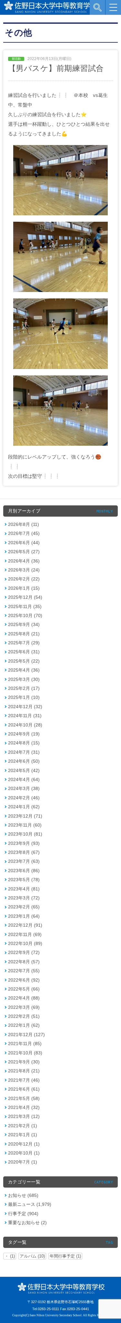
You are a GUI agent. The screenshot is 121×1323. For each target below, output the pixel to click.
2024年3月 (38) (24, 788)
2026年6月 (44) (24, 542)
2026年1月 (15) (24, 588)
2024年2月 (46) (24, 797)
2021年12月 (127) (26, 1034)
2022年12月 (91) (25, 925)
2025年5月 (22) (24, 661)
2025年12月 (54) (25, 597)
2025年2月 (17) (24, 688)
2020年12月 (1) (24, 1144)
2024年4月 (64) (24, 779)
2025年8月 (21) (24, 633)
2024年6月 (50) (24, 761)
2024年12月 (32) (25, 706)
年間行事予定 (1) (65, 1256)
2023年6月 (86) (24, 870)
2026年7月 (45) (24, 533)
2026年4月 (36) (24, 560)
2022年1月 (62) (24, 1025)
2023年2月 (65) (24, 906)
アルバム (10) (32, 1256)
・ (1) (10, 1256)
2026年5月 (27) (24, 551)
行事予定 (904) (23, 1213)
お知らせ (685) (23, 1195)
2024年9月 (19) (24, 733)
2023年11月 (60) (25, 825)
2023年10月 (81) (25, 834)
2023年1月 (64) (24, 916)
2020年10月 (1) (24, 1152)
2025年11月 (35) (25, 606)
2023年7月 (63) (24, 861)
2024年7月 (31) (24, 752)
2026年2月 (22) (24, 578)
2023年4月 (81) (24, 888)
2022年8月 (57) (24, 961)
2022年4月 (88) (24, 998)
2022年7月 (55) (24, 970)
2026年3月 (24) (24, 569)
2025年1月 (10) (24, 697)
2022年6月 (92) (24, 980)
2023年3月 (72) (24, 897)
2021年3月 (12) (24, 1116)
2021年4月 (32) (24, 1107)
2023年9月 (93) (24, 843)
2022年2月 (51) (24, 1016)
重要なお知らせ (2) (27, 1222)
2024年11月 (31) (25, 715)
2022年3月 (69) (24, 1007)
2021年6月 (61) (24, 1089)
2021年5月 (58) (24, 1098)
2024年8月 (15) (24, 742)
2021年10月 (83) (25, 1052)
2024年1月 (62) (24, 806)
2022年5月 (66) (24, 989)
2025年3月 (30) (24, 679)
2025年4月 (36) (24, 670)
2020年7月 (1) (22, 1161)
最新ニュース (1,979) (29, 1204)
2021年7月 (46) (24, 1080)
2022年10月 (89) (25, 943)
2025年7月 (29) (24, 642)
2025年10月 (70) (25, 615)
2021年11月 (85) (25, 1043)
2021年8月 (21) (24, 1070)
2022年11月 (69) (25, 934)
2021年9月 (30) (24, 1061)
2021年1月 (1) (22, 1134)
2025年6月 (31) (24, 651)
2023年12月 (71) (25, 816)
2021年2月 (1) (22, 1125)
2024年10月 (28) (25, 724)
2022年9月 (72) (24, 952)
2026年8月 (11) (23, 524)
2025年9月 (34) (24, 624)
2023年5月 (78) (24, 879)
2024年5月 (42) (24, 770)
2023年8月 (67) (24, 852)
